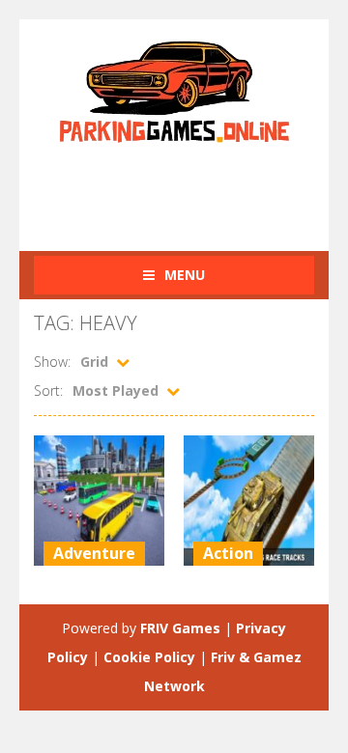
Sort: (48, 390)
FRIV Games (180, 628)
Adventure (94, 553)
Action (228, 553)
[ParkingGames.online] (174, 89)
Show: (52, 361)
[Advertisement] (191, 186)
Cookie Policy (149, 657)
